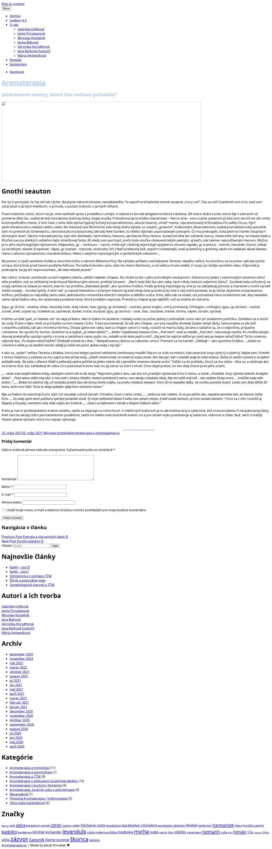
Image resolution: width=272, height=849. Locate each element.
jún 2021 (16, 685)
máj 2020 (16, 742)
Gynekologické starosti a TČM (32, 585)
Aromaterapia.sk (14, 845)
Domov (15, 16)
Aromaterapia (24, 82)
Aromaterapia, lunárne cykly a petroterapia (42, 790)
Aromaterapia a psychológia (31, 772)
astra (20, 825)
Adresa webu (11, 502)
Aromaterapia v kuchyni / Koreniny (36, 785)
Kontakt (16, 60)
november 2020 (21, 716)
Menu (6, 8)
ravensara (194, 832)
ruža (224, 832)
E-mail (7, 494)
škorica (79, 839)
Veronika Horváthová (34, 46)
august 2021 (19, 676)
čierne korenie (57, 839)
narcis (115, 433)
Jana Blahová (11, 619)
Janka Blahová (28, 42)
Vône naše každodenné (27, 803)
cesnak (45, 825)
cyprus (66, 825)
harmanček (223, 825)
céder (76, 825)
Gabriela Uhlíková (31, 29)
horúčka (248, 825)
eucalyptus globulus (171, 825)
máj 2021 (16, 689)
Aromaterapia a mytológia (91, 433)
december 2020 (21, 711)
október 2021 (20, 672)
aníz (12, 825)
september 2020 (22, 724)
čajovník (36, 839)
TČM (250, 832)
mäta (154, 832)
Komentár (9, 479)
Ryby (230, 832)
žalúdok (94, 840)
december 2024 (21, 654)
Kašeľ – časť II (20, 567)
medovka (125, 832)
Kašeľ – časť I (19, 571)
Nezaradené (19, 794)
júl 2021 (15, 680)
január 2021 (18, 707)
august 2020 (19, 729)
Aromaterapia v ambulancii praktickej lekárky (44, 781)
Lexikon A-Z (18, 20)
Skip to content (13, 4)
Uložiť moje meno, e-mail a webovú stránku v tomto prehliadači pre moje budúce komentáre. (76, 510)
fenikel (192, 825)
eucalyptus (113, 825)
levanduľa (74, 831)
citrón (56, 825)
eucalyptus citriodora (139, 825)
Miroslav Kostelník (31, 38)
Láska (91, 832)
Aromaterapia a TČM (25, 776)
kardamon (25, 832)
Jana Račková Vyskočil (34, 51)
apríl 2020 (17, 746)
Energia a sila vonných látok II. (35, 537)
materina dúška (106, 832)
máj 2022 (16, 663)
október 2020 (20, 720)
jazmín (259, 825)
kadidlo (9, 832)
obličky (180, 832)
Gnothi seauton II (22, 541)
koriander (53, 832)
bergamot (33, 825)
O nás (14, 25)
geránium (205, 825)
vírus (265, 832)
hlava (238, 825)
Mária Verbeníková (32, 55)
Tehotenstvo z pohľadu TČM (31, 576)
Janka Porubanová (31, 33)
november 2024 (21, 658)
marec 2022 (18, 667)
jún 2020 (16, 737)
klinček (39, 832)
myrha (141, 831)
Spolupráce (18, 64)
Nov (171, 832)
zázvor (19, 839)
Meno (7, 486)
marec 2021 (18, 698)
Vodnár (257, 832)
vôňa (6, 839)
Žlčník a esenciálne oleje (28, 580)
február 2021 (19, 702)
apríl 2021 (17, 694)
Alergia (5, 825)
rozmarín (211, 832)
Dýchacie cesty (93, 825)
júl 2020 (15, 733)
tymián (239, 832)
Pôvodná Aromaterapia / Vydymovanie (39, 798)
